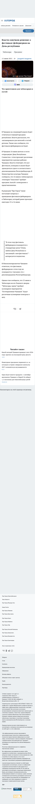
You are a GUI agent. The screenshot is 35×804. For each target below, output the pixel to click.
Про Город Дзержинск (8, 632)
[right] (33, 25)
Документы (28, 25)
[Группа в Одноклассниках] (6, 651)
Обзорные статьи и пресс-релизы (11, 677)
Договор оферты (6, 674)
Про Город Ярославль (8, 614)
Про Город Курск (6, 618)
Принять (28, 31)
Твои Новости (5, 599)
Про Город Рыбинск (7, 621)
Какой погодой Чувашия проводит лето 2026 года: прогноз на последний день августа (17, 354)
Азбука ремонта (5, 25)
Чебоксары (7, 52)
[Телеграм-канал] (25, 81)
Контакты (4, 664)
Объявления (5, 670)
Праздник (18, 52)
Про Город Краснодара (8, 640)
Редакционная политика (8, 667)
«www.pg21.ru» (15, 693)
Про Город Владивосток (8, 636)
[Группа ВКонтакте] (9, 81)
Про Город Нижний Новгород (10, 629)
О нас (3, 660)
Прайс (3, 681)
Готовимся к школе (18, 25)
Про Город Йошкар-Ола (8, 603)
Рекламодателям (6, 684)
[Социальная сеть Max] (17, 84)
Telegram (4, 657)
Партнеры (4, 687)
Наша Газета (5, 607)
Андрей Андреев (24, 58)
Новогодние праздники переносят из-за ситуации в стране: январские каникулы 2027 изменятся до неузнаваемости (16, 365)
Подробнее (5, 744)
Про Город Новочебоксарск (9, 596)
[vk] (15, 309)
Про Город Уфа (6, 625)
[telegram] (21, 309)
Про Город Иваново (7, 610)
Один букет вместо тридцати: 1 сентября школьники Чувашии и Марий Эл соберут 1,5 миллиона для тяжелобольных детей (16, 378)
